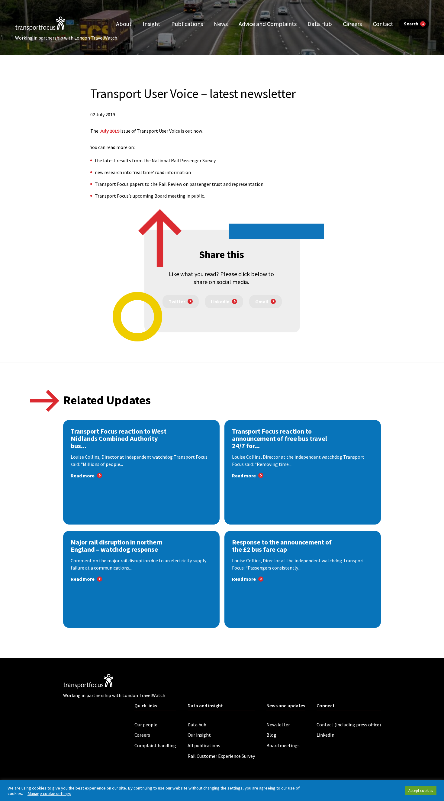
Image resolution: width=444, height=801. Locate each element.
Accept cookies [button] (420, 790)
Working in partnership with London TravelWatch (66, 38)
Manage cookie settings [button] (49, 793)
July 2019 (109, 131)
